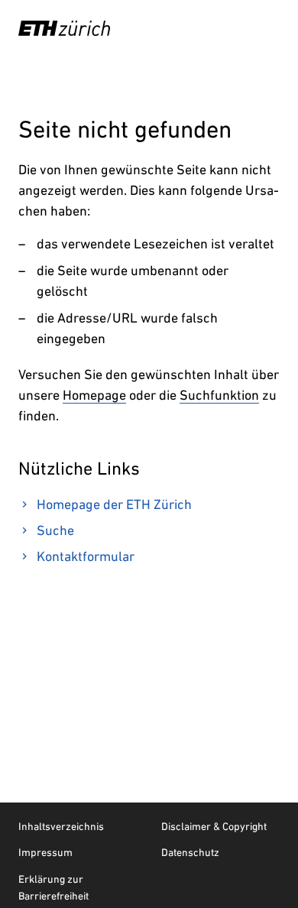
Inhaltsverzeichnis (61, 826)
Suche (55, 530)
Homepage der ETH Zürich (114, 504)
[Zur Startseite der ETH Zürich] (64, 28)
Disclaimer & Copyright (214, 826)
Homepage (94, 395)
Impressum (45, 852)
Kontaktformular (85, 556)
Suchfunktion (219, 395)
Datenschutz (190, 852)
